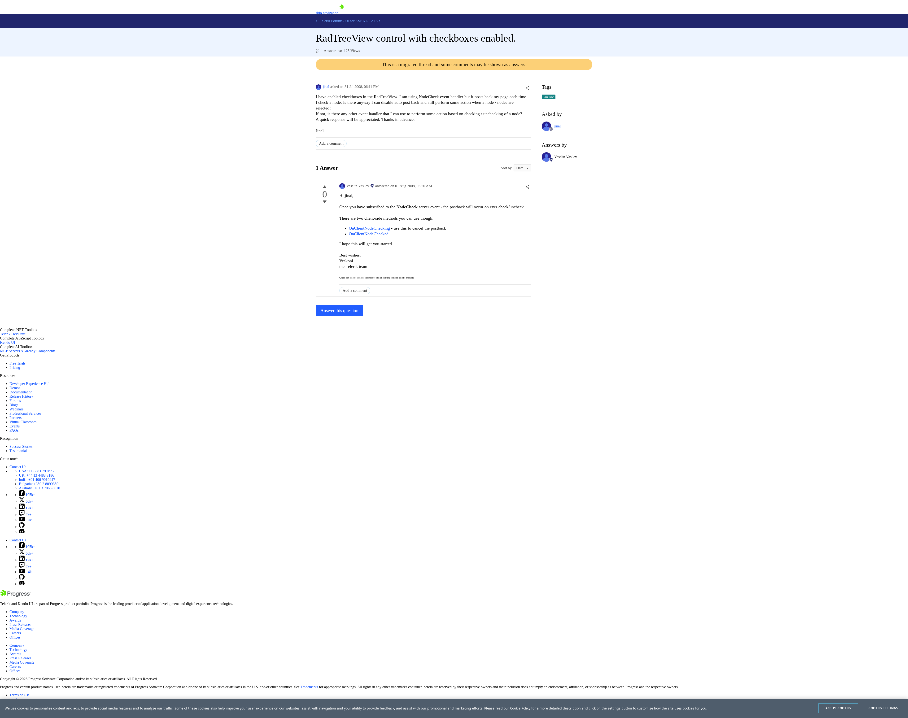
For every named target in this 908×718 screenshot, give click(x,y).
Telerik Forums (330, 21)
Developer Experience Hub (29, 384)
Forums (15, 401)
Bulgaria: (38, 484)
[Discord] (22, 532)
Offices (14, 637)
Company (16, 612)
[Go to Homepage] (341, 13)
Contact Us (17, 467)
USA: (36, 471)
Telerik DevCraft (12, 334)
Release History (21, 396)
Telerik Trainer (356, 277)
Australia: (39, 488)
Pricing (14, 368)
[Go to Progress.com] (15, 596)
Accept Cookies (838, 708)
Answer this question (339, 310)
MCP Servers (10, 351)
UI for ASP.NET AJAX (363, 21)
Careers (15, 633)
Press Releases (20, 624)
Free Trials (17, 363)
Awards (15, 620)
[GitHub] (22, 527)
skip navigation (327, 13)
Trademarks (309, 687)
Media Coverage (21, 629)
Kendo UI (7, 342)
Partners (15, 418)
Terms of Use (19, 695)
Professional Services (25, 413)
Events (14, 426)
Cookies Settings (883, 708)
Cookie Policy (520, 708)
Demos (14, 388)
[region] (454, 708)
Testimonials (18, 451)
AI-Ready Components (38, 351)
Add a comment (331, 143)
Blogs (13, 405)
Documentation (20, 392)
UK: (36, 475)
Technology (18, 616)
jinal (326, 87)
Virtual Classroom (22, 422)
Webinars (16, 409)
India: (37, 480)
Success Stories (20, 446)
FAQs (13, 430)
